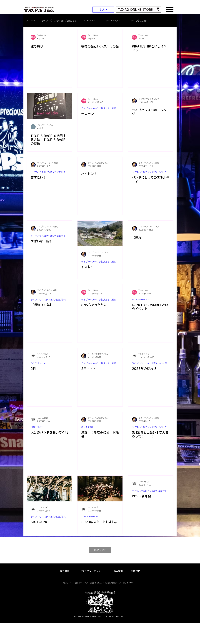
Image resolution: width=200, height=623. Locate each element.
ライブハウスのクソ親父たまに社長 (59, 21)
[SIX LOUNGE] (49, 488)
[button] (169, 9)
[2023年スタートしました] (100, 488)
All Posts (31, 21)
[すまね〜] (100, 233)
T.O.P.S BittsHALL (111, 21)
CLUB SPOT (89, 21)
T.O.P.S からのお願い (138, 21)
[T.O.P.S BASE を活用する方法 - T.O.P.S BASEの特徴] (49, 106)
